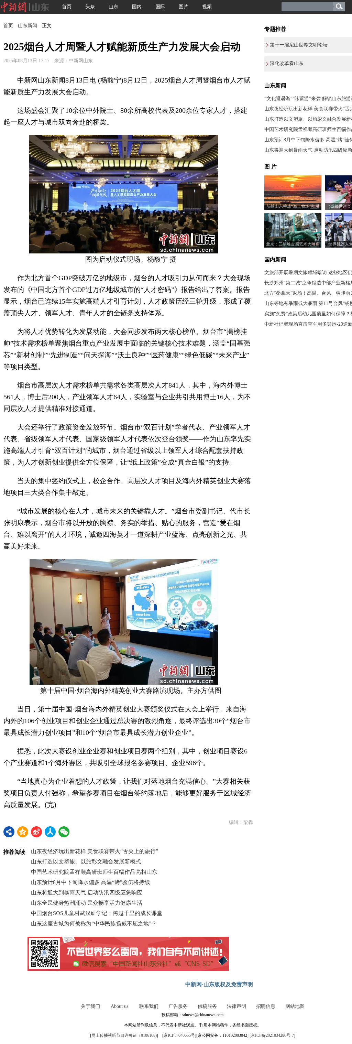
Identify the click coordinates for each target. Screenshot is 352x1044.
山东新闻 (27, 25)
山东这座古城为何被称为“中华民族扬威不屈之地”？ (94, 923)
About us (119, 1006)
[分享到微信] (63, 831)
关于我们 (90, 1006)
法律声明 (236, 1006)
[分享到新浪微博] (36, 831)
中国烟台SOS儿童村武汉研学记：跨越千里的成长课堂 (96, 913)
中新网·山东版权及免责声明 (219, 984)
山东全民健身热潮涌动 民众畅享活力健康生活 (86, 903)
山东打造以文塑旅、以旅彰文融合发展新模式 (86, 861)
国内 (137, 6)
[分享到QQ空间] (22, 831)
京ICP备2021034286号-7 (272, 1035)
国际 (160, 6)
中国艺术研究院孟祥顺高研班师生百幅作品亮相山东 (94, 872)
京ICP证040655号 (179, 1035)
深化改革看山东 (287, 63)
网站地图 (295, 1006)
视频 (207, 6)
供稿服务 (207, 1006)
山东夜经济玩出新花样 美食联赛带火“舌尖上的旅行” (94, 851)
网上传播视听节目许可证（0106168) (124, 1035)
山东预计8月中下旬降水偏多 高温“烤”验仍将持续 (90, 882)
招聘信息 (265, 1006)
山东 (113, 6)
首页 (67, 6)
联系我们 (148, 1006)
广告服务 (178, 1006)
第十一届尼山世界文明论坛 (299, 44)
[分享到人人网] (50, 831)
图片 (183, 6)
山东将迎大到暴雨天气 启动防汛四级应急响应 (86, 892)
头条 (90, 6)
